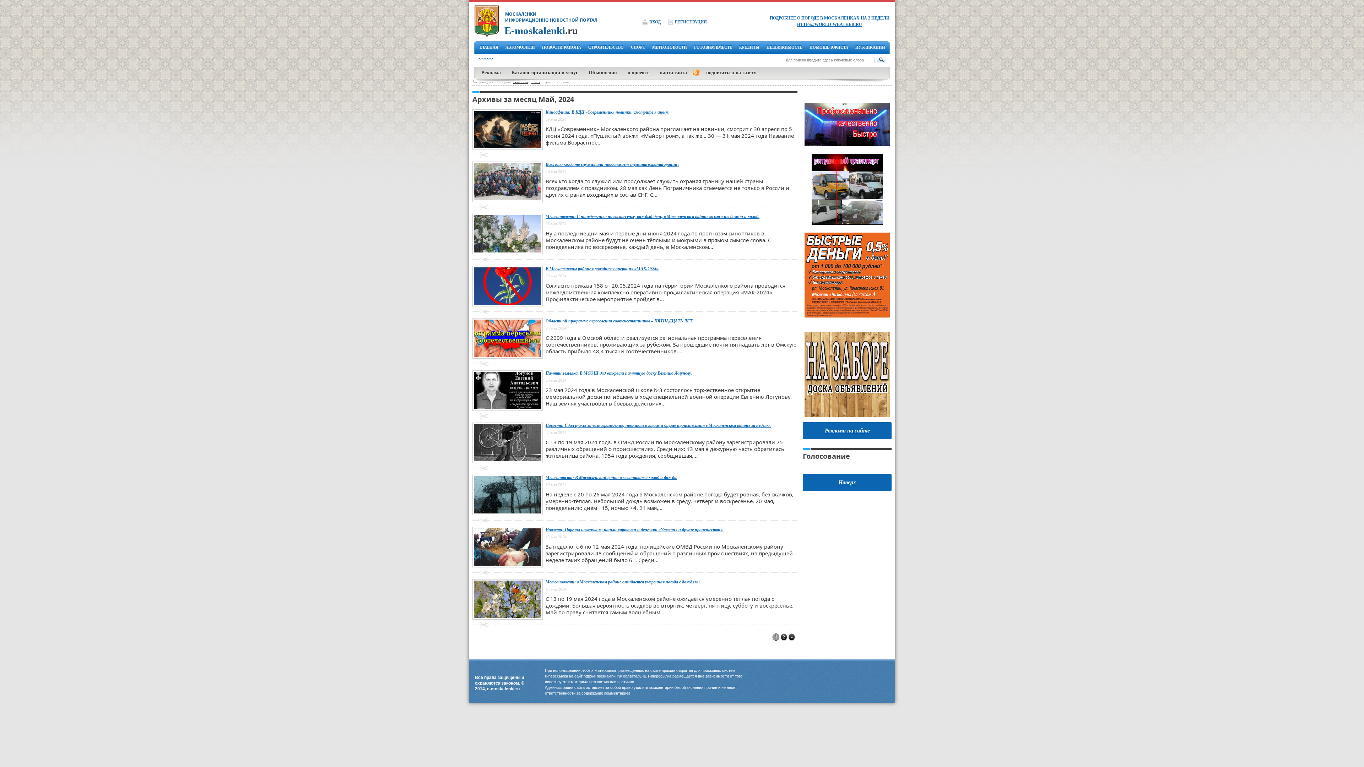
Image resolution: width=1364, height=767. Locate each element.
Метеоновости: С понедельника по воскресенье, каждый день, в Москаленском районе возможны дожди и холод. (652, 216)
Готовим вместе (713, 47)
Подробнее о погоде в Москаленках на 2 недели (829, 18)
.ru (541, 30)
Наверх (847, 482)
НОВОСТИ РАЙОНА (561, 47)
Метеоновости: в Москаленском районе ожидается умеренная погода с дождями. (623, 582)
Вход (655, 22)
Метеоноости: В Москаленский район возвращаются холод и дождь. (611, 477)
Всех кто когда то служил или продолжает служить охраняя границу (612, 164)
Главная (489, 47)
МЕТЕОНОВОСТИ (669, 47)
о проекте (638, 72)
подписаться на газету (731, 72)
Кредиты (749, 47)
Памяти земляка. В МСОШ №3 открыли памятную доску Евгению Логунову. (619, 373)
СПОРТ (638, 47)
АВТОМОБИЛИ (520, 47)
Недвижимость (784, 47)
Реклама (491, 72)
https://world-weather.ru (829, 24)
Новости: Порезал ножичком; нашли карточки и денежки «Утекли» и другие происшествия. (635, 530)
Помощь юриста (829, 47)
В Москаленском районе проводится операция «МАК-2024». (602, 269)
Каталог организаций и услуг (545, 72)
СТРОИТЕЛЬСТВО (606, 47)
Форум (485, 60)
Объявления (603, 72)
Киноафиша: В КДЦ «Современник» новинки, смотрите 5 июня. (607, 112)
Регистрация (691, 22)
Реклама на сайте (847, 431)
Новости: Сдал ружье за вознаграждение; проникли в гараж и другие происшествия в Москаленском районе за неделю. (658, 425)
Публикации (870, 47)
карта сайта (673, 72)
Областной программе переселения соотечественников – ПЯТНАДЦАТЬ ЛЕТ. (619, 321)
